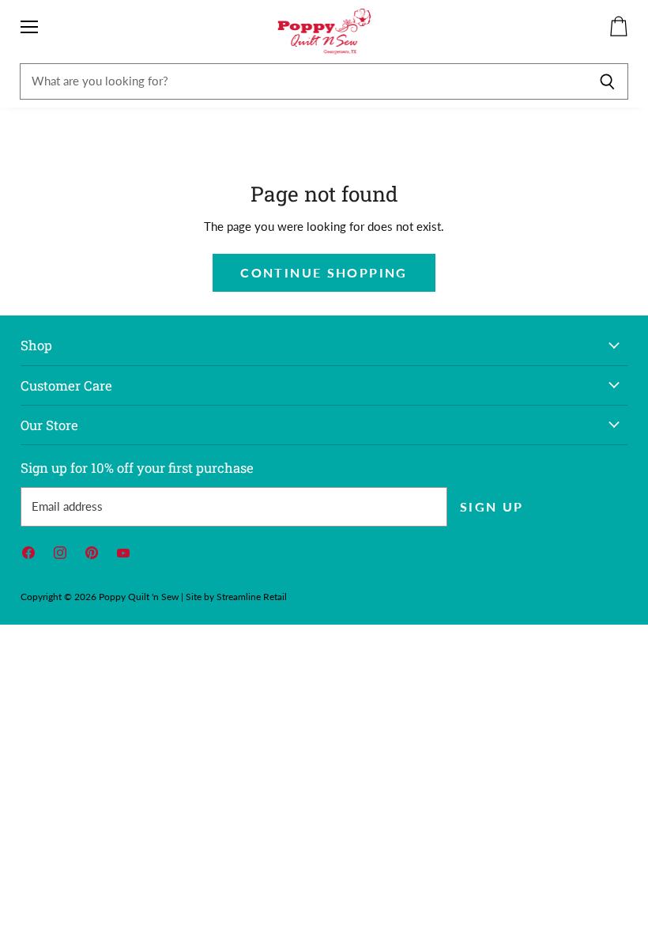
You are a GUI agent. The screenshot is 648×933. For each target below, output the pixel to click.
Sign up (492, 506)
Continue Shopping (323, 272)
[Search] (607, 81)
